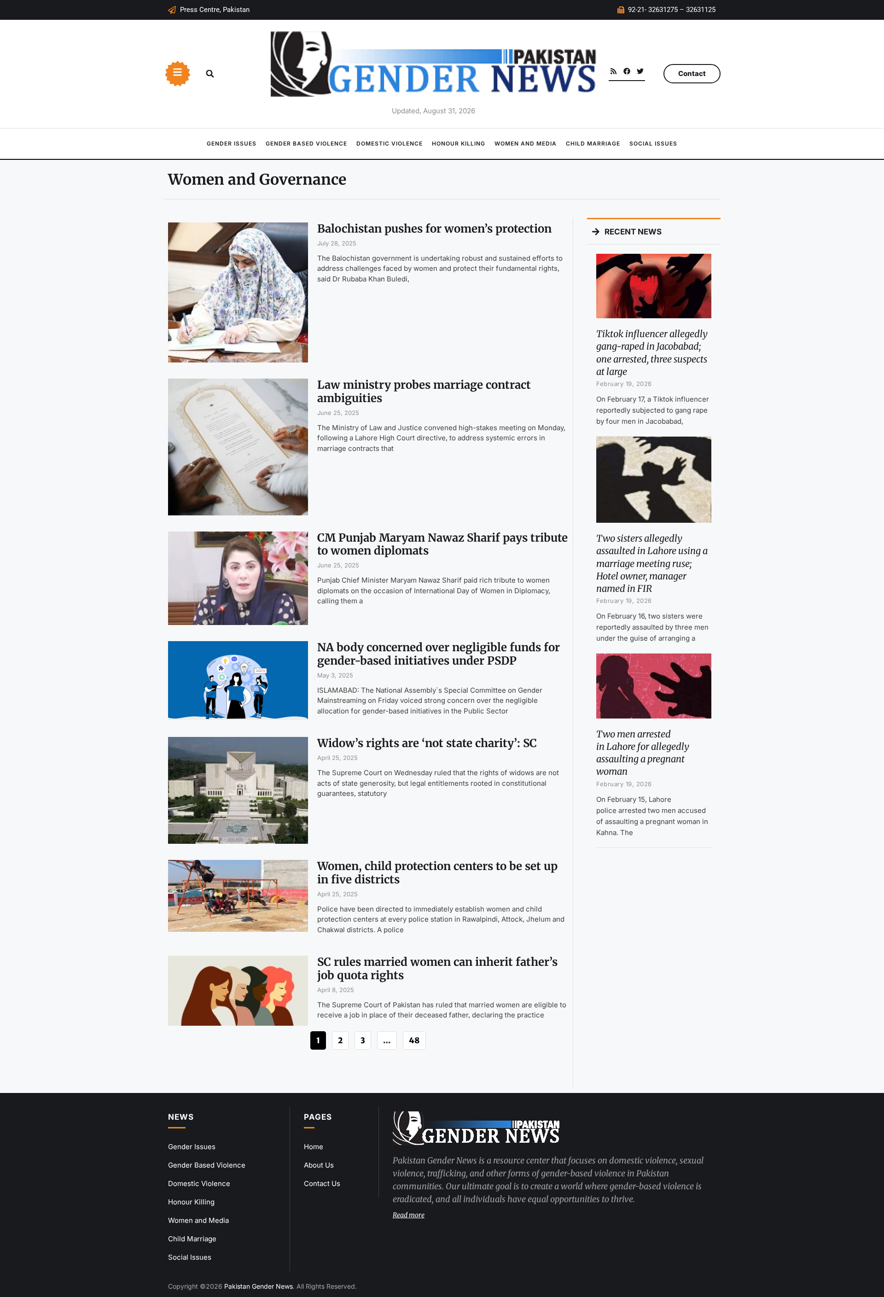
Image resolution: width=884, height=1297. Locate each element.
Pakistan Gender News (258, 1286)
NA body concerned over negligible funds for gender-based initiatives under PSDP (438, 654)
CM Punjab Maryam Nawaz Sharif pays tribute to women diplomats (442, 544)
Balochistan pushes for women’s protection (434, 229)
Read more (409, 1215)
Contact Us (322, 1183)
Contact (692, 73)
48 (414, 1038)
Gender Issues (231, 143)
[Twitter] (640, 71)
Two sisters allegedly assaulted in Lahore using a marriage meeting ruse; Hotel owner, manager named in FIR (652, 563)
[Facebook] (627, 71)
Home (313, 1146)
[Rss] (613, 71)
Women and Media (525, 143)
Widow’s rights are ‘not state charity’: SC (427, 743)
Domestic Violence (389, 143)
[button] (210, 73)
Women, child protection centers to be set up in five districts (437, 873)
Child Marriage (593, 143)
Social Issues (653, 143)
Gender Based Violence (306, 143)
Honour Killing (458, 143)
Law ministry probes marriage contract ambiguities (424, 391)
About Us (319, 1165)
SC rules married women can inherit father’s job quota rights (437, 968)
